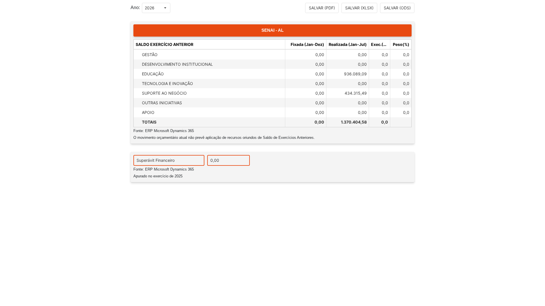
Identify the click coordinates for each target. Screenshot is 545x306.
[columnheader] (209, 44)
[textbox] (169, 160)
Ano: (135, 7)
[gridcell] (209, 54)
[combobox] (151, 8)
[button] (165, 8)
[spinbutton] (228, 160)
